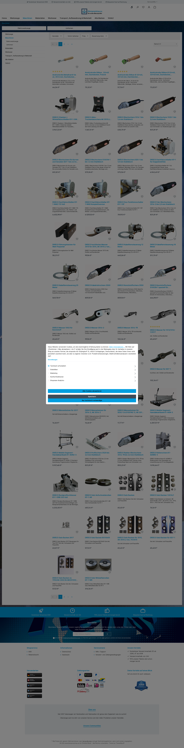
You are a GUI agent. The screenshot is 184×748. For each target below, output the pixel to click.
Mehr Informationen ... (117, 347)
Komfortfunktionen (57, 377)
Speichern (92, 397)
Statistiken (54, 369)
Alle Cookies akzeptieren (92, 391)
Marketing (53, 373)
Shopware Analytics (57, 380)
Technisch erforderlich (58, 366)
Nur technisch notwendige (92, 400)
